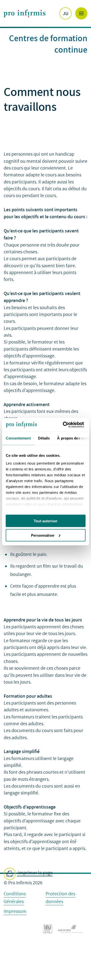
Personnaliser (43, 535)
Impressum (15, 911)
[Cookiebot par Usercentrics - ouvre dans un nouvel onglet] (64, 424)
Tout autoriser (46, 521)
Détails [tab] (44, 438)
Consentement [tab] (18, 438)
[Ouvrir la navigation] (81, 13)
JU (65, 13)
